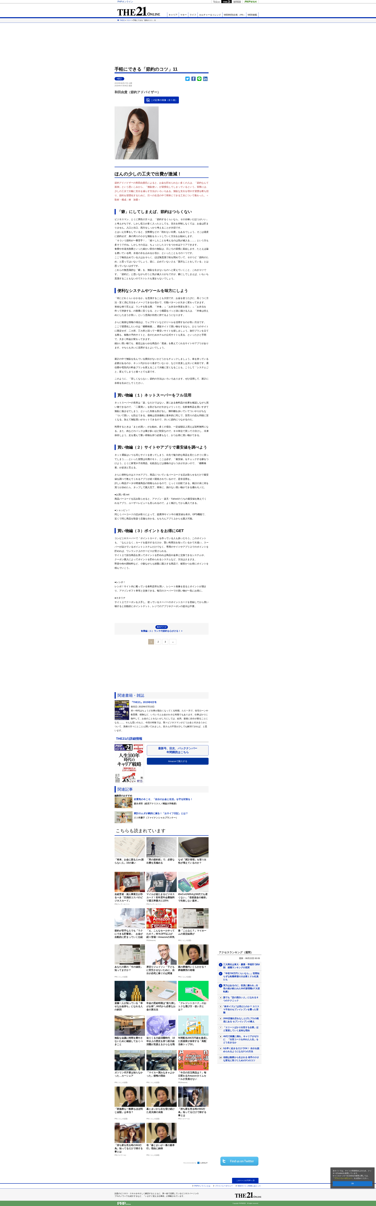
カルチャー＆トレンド (210, 15)
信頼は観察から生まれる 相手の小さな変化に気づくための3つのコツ (241, 1059)
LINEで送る (199, 79)
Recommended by (190, 1163)
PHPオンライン (125, 1)
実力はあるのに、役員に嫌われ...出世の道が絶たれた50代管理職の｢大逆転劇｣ (241, 988)
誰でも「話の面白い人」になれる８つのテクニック (240, 999)
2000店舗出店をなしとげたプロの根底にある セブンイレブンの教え (241, 1020)
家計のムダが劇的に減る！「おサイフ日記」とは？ (161, 813)
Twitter (187, 79)
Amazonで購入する (177, 761)
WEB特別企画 (234, 15)
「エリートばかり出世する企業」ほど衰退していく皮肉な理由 (240, 1029)
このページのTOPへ (244, 1180)
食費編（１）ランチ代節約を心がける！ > (161, 629)
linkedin (206, 79)
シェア (193, 79)
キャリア (173, 15)
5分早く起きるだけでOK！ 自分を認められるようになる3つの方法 (241, 1050)
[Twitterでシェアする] (239, 1161)
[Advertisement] (188, 44)
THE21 (226, 1)
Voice (216, 1)
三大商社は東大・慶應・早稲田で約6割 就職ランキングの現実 (241, 966)
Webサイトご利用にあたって (249, 1186)
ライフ (193, 15)
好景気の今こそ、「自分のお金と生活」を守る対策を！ (163, 799)
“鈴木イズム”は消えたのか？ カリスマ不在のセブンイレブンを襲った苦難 (241, 1009)
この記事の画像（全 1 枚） (164, 100)
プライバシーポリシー (343, 1178)
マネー (183, 15)
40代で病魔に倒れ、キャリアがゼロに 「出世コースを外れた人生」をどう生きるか (241, 1039)
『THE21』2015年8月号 (144, 702)
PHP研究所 (250, 1)
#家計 (119, 79)
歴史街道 (237, 1)
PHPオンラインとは (202, 1186)
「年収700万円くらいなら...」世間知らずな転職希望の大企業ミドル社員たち (241, 976)
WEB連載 (252, 15)
